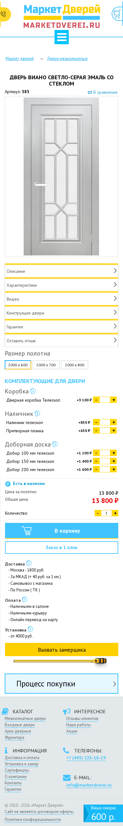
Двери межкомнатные (67, 58)
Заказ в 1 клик (62, 547)
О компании (15, 776)
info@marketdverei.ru (89, 785)
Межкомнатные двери (25, 718)
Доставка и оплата (22, 757)
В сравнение (105, 92)
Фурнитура (14, 737)
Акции (71, 731)
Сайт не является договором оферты (39, 811)
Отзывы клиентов (82, 718)
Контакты (13, 783)
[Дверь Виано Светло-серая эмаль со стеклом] (61, 176)
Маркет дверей (20, 58)
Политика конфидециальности (33, 819)
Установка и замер (21, 764)
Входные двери (20, 724)
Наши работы (78, 724)
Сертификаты (17, 770)
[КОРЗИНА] (117, 14)
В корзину (67, 530)
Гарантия (13, 789)
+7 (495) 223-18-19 (86, 758)
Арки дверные (18, 731)
